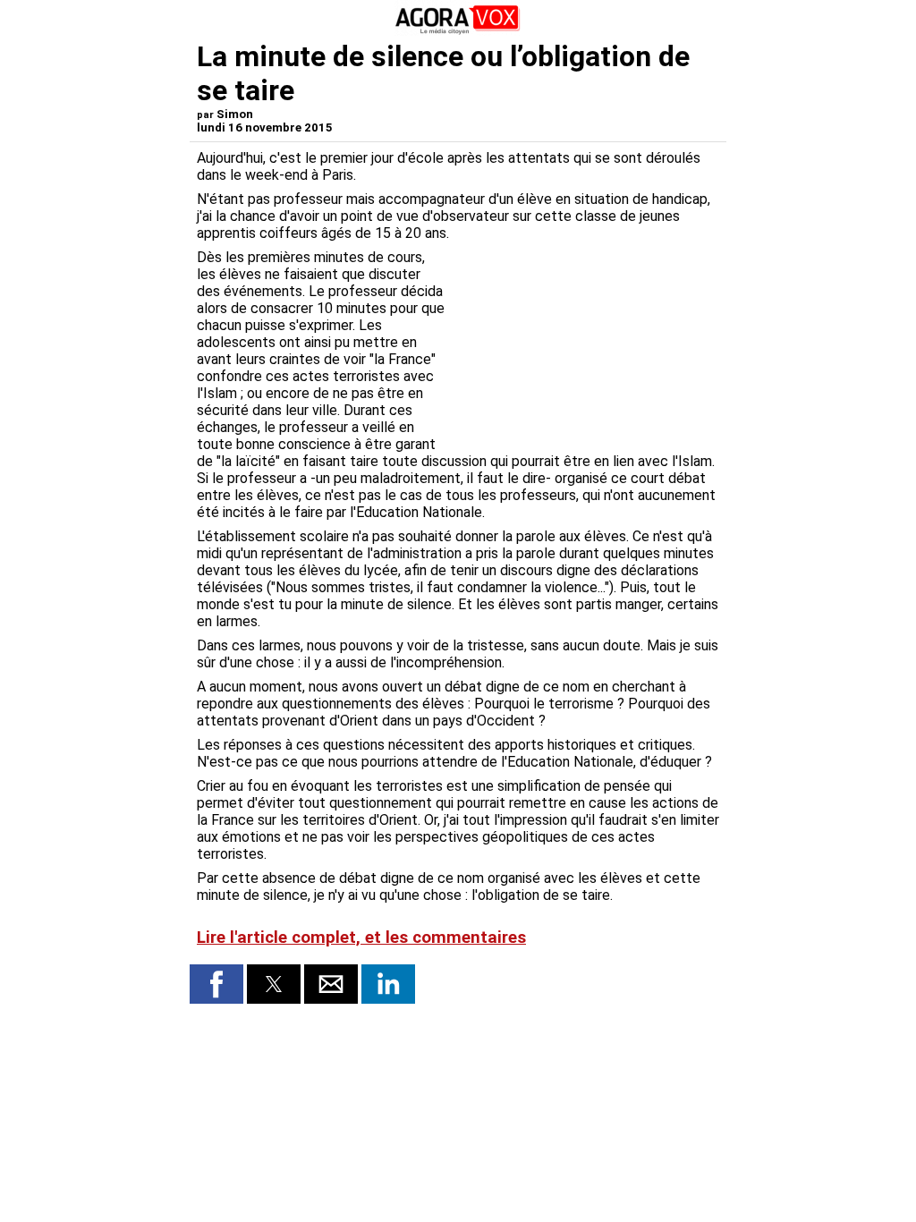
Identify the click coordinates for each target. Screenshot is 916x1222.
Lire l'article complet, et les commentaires (361, 937)
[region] (585, 342)
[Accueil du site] (458, 30)
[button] (216, 984)
